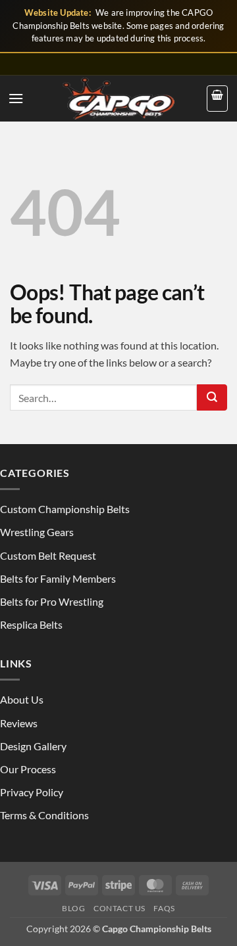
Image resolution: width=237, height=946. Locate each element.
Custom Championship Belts (65, 509)
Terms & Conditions (44, 815)
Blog (73, 908)
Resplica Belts (31, 624)
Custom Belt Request (48, 555)
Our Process (28, 769)
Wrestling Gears (37, 532)
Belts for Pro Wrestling (51, 601)
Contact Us (119, 908)
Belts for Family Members (58, 578)
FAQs (163, 908)
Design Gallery (33, 746)
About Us (21, 699)
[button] (16, 98)
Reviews (19, 723)
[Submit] (212, 397)
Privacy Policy (31, 792)
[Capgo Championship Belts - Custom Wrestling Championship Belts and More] (118, 99)
